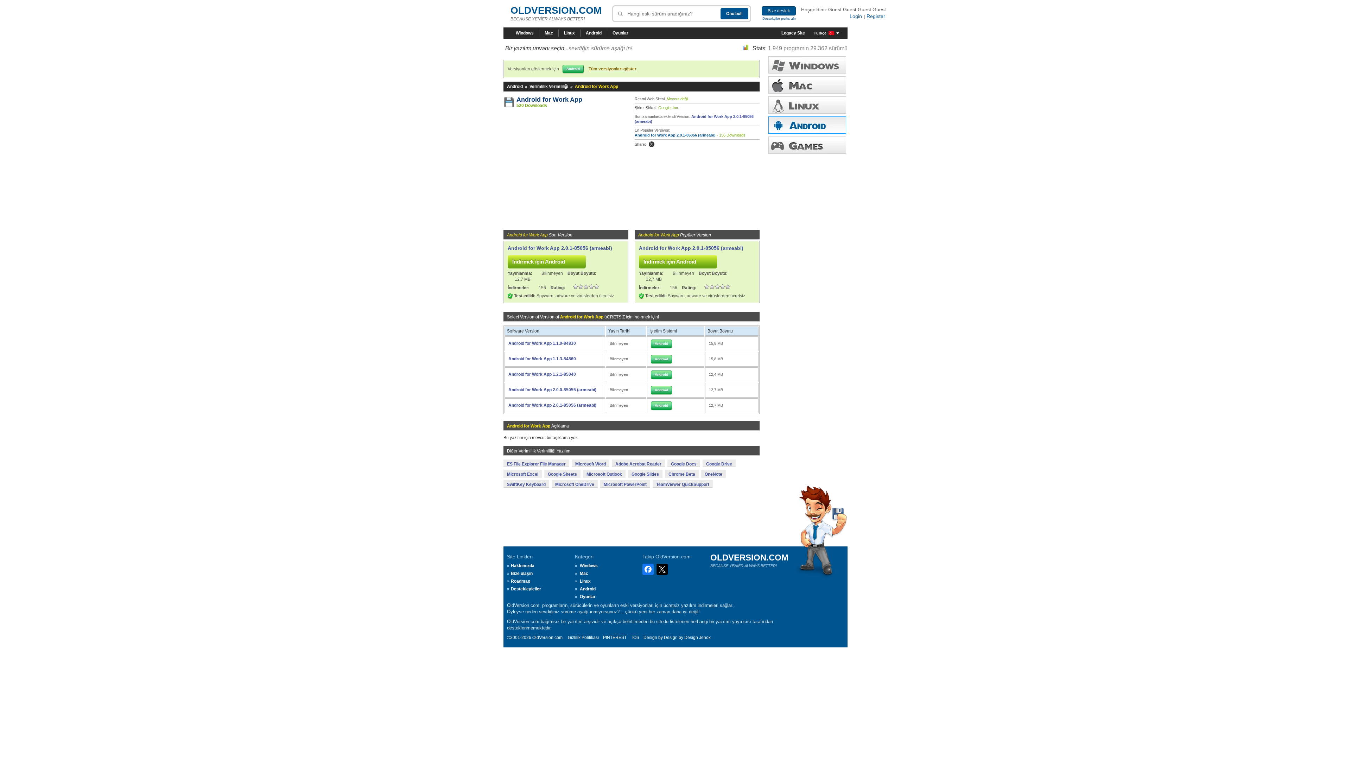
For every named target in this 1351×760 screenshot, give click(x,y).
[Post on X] (651, 144)
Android (594, 33)
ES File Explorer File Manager (536, 464)
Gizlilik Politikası (583, 637)
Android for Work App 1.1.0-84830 (542, 343)
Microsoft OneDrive (574, 484)
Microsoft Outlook (604, 474)
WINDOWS (807, 65)
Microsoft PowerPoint (625, 484)
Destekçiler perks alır (779, 18)
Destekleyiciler (526, 589)
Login (856, 16)
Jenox (705, 637)
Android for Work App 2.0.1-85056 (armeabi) (675, 135)
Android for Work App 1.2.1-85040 (542, 374)
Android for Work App (549, 99)
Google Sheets (562, 474)
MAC (807, 85)
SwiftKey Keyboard (526, 484)
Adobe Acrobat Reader (638, 464)
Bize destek (779, 10)
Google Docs (684, 464)
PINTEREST (615, 637)
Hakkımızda (522, 565)
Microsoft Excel (522, 474)
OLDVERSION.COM (556, 10)
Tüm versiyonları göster (612, 68)
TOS (635, 637)
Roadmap (520, 581)
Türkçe (820, 33)
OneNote (713, 474)
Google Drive (719, 464)
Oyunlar (620, 33)
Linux (569, 33)
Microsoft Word (590, 464)
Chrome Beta (681, 474)
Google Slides (645, 474)
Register (876, 16)
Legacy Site (793, 33)
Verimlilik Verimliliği (548, 86)
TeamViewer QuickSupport (682, 484)
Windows (525, 33)
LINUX (807, 105)
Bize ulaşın (522, 573)
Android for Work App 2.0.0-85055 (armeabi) (552, 389)
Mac (549, 33)
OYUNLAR (807, 145)
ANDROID (807, 125)
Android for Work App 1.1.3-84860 (542, 358)
